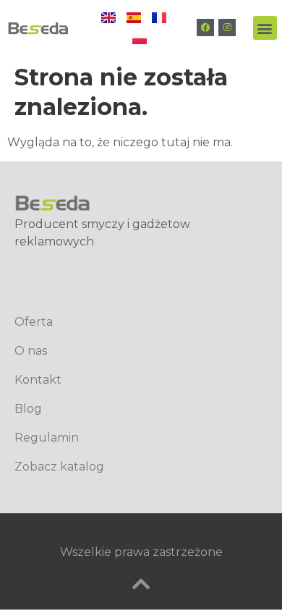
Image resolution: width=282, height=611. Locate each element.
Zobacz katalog (59, 466)
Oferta (33, 322)
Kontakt (37, 380)
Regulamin (46, 437)
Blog (28, 409)
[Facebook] (205, 27)
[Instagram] (227, 27)
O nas (30, 351)
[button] (265, 28)
